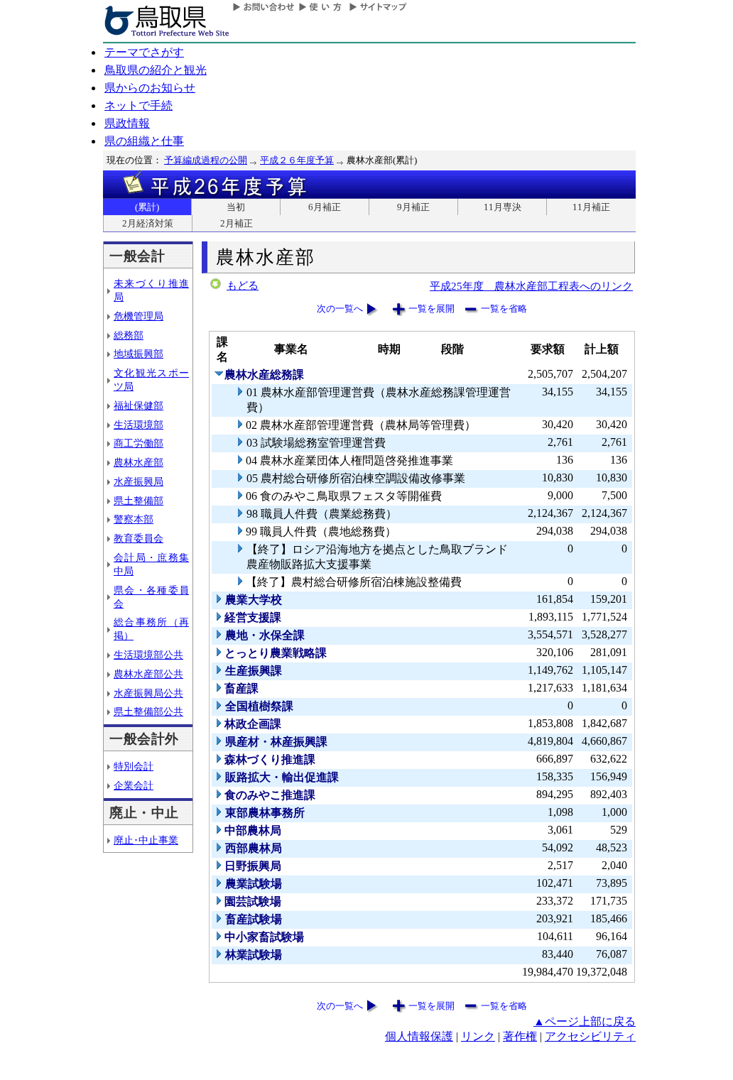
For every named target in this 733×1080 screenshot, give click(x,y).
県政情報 (127, 123)
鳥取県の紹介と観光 (155, 70)
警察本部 (133, 519)
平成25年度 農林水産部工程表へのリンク (531, 286)
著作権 (520, 1036)
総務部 (128, 335)
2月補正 (236, 223)
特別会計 (133, 766)
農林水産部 (138, 462)
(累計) (147, 207)
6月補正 (324, 207)
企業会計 (133, 785)
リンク (478, 1036)
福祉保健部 (138, 405)
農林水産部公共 (148, 674)
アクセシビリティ (590, 1036)
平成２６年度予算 (297, 160)
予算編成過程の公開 (205, 160)
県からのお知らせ (149, 88)
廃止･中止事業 (146, 840)
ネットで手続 (138, 105)
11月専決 (502, 207)
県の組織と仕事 (144, 141)
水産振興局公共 (148, 693)
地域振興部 (138, 353)
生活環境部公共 (148, 654)
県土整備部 (138, 500)
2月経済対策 (147, 223)
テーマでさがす (144, 52)
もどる (243, 285)
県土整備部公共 (148, 711)
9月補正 (413, 207)
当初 (236, 207)
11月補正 (591, 207)
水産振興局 (138, 481)
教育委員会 (138, 538)
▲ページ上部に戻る (584, 1021)
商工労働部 (138, 443)
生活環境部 (138, 424)
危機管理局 (138, 316)
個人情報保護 (419, 1036)
